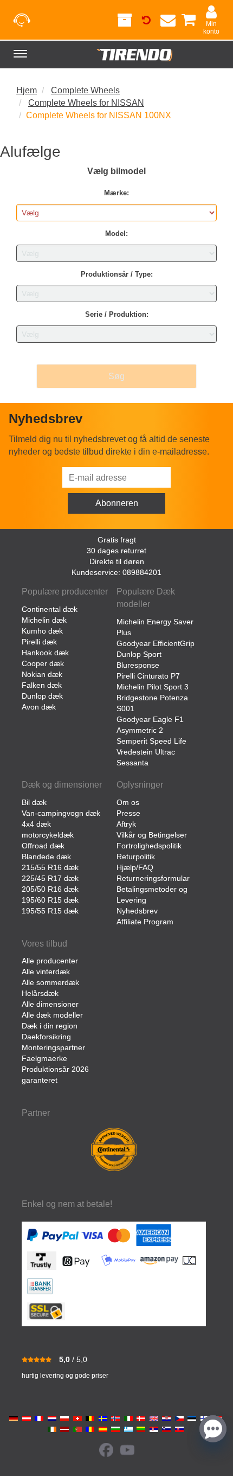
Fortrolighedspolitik (149, 845)
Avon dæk (39, 706)
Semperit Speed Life (151, 741)
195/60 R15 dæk (50, 900)
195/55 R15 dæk (50, 910)
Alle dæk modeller (52, 1015)
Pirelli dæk (39, 641)
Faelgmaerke (44, 1058)
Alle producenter (50, 960)
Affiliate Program (144, 921)
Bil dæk (34, 802)
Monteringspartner (53, 1047)
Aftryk (126, 824)
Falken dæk (42, 685)
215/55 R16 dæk (50, 867)
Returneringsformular (153, 878)
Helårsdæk (40, 993)
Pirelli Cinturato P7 (148, 676)
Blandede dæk (46, 856)
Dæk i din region (49, 1025)
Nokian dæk (42, 674)
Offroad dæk (43, 845)
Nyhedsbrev (137, 910)
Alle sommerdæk (50, 982)
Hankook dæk (45, 652)
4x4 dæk (36, 824)
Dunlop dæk (42, 696)
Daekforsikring (46, 1036)
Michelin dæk (44, 620)
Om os (127, 802)
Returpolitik (135, 856)
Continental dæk (49, 609)
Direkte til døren (116, 561)
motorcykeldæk (48, 834)
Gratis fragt (117, 539)
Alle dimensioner (50, 1004)
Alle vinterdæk (46, 971)
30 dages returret (116, 550)
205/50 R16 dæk (50, 889)
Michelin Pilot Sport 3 (152, 686)
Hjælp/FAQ (134, 867)
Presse (128, 813)
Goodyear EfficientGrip (155, 643)
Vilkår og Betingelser (151, 834)
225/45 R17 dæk (50, 878)
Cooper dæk (43, 663)
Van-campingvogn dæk (61, 813)
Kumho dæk (42, 631)
